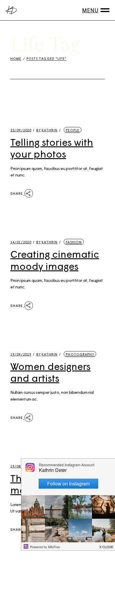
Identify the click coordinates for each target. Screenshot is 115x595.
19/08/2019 (20, 466)
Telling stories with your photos (51, 148)
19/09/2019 (20, 354)
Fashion (74, 242)
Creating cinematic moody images (54, 260)
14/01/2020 (20, 242)
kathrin (47, 130)
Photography (80, 354)
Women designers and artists (50, 372)
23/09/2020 (20, 130)
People (72, 130)
